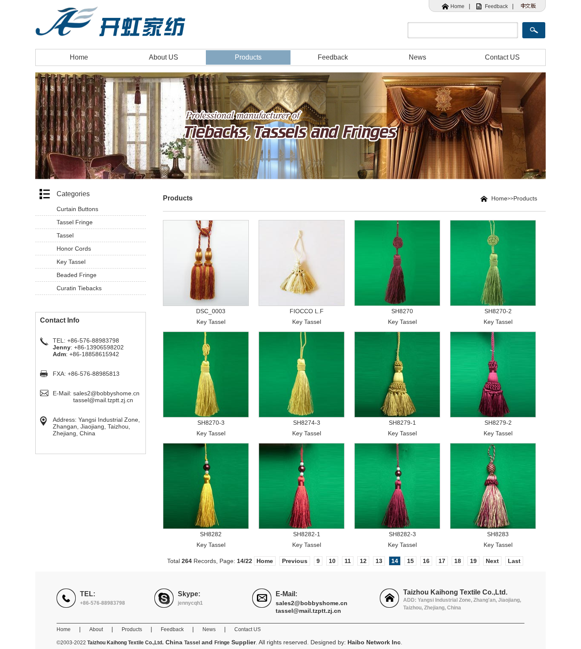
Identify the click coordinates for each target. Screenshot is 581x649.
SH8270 (402, 311)
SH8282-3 (402, 534)
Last (514, 561)
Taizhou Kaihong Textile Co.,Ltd (124, 643)
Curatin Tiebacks (79, 288)
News (417, 57)
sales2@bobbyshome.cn (106, 393)
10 (332, 561)
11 (348, 561)
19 (473, 561)
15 (410, 561)
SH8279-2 (498, 422)
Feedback (496, 6)
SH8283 (498, 534)
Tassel (65, 235)
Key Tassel (71, 261)
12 (363, 561)
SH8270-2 (498, 311)
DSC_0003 (210, 311)
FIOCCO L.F (307, 311)
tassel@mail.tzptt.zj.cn (103, 400)
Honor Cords (74, 248)
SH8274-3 (306, 422)
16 (426, 561)
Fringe (222, 643)
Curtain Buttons (77, 209)
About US (163, 57)
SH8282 (211, 534)
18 (457, 561)
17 (442, 561)
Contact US (502, 57)
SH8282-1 (306, 534)
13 (379, 561)
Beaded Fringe (77, 275)
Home (457, 6)
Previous (295, 561)
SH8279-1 (402, 422)
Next (492, 561)
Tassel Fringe (75, 222)
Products (248, 57)
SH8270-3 (211, 422)
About (96, 629)
